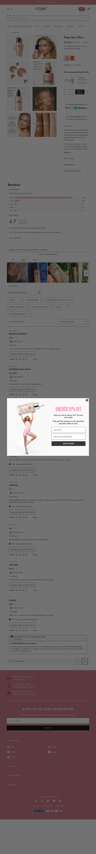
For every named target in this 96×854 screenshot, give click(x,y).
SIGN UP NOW (68, 444)
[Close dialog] (87, 400)
